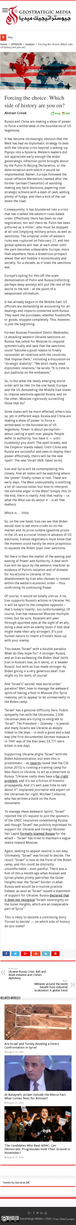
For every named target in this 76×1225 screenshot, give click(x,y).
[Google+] (29, 1212)
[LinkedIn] (41, 1212)
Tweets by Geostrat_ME (16, 1182)
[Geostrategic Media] (38, 15)
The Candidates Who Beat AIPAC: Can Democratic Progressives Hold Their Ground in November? (37, 1149)
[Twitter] (37, 1212)
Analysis (30, 44)
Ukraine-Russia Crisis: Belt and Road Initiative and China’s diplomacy (27, 973)
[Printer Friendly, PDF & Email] (60, 113)
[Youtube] (45, 1212)
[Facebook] (34, 1212)
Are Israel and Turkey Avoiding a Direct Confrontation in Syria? (31, 1045)
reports (35, 763)
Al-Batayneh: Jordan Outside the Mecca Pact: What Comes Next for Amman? (35, 1096)
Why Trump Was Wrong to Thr (24, 37)
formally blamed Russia (37, 834)
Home (3, 44)
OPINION (16, 44)
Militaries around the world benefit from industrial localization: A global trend (50, 986)
